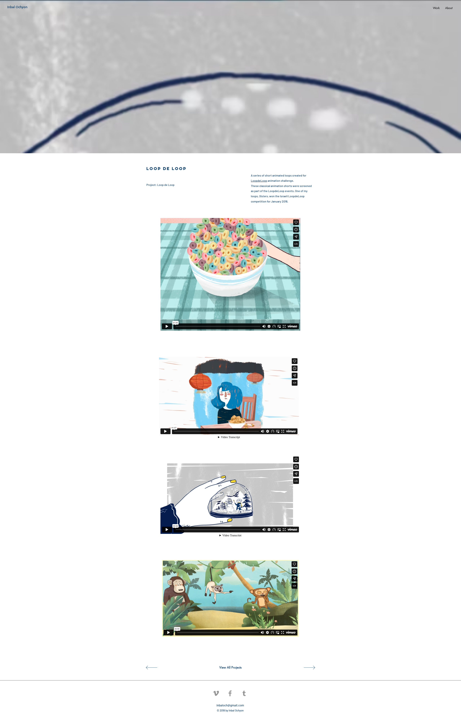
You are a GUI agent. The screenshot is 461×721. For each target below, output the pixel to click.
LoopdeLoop (259, 180)
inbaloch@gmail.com (230, 705)
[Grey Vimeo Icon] (216, 693)
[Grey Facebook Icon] (230, 693)
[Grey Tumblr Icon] (244, 693)
